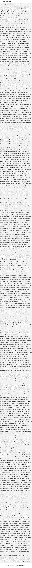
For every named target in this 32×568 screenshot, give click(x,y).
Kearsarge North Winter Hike (8, 4)
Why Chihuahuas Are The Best (23, 4)
